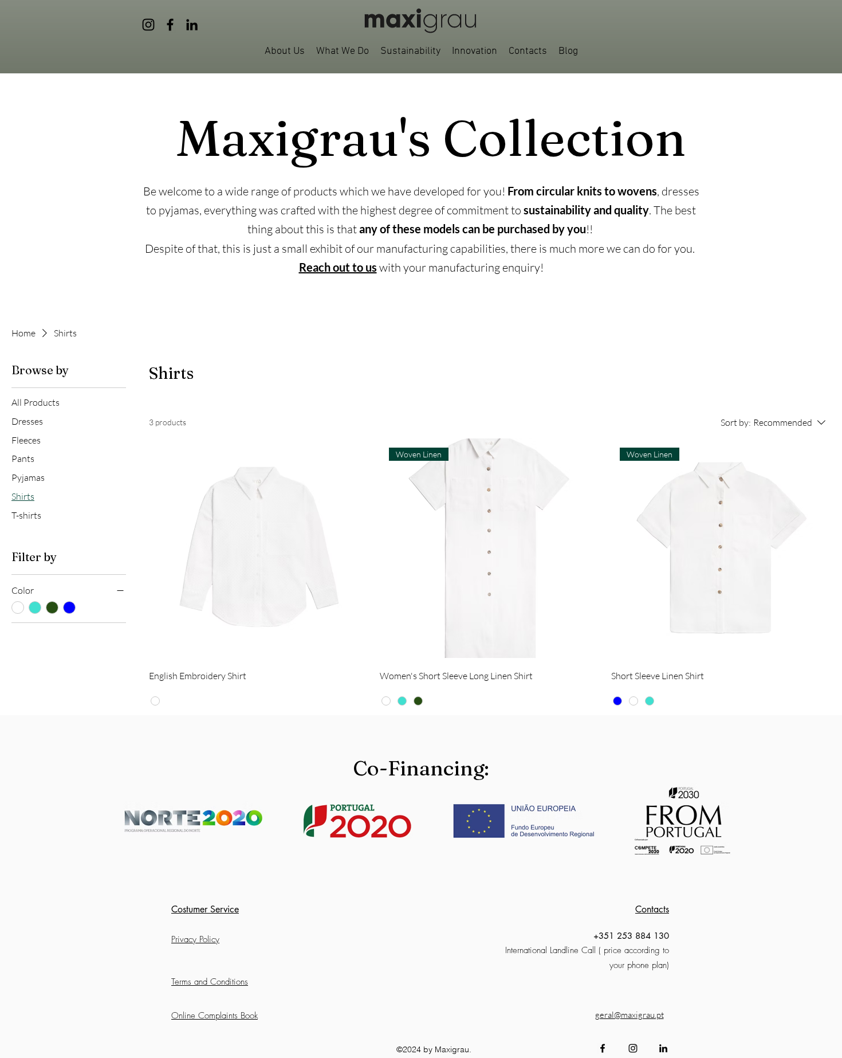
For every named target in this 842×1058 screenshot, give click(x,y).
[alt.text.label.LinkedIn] (663, 1048)
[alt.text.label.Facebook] (602, 1048)
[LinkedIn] (192, 25)
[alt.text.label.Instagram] (633, 1048)
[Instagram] (148, 25)
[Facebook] (170, 25)
